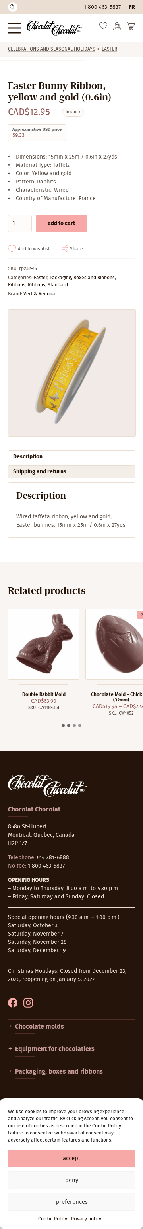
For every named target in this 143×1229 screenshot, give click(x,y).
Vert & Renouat (40, 293)
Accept (71, 1158)
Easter (109, 49)
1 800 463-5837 (102, 7)
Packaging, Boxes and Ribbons (82, 277)
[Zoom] (71, 373)
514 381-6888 (53, 857)
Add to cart (61, 223)
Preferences (72, 1202)
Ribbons (16, 284)
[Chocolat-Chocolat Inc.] (54, 28)
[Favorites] (103, 27)
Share (76, 248)
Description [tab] (28, 456)
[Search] (12, 7)
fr (132, 7)
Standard (58, 284)
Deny (71, 1180)
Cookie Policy (52, 1218)
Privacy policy (86, 1218)
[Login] (117, 28)
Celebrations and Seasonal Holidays (51, 49)
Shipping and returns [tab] (39, 472)
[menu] (14, 28)
